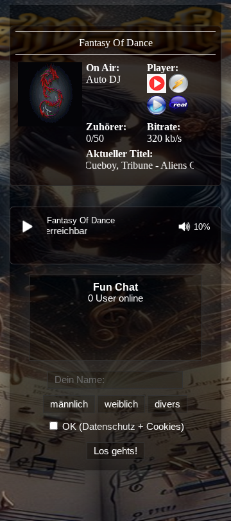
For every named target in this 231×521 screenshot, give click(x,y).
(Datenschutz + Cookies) (131, 427)
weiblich (121, 404)
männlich (69, 404)
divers (167, 404)
